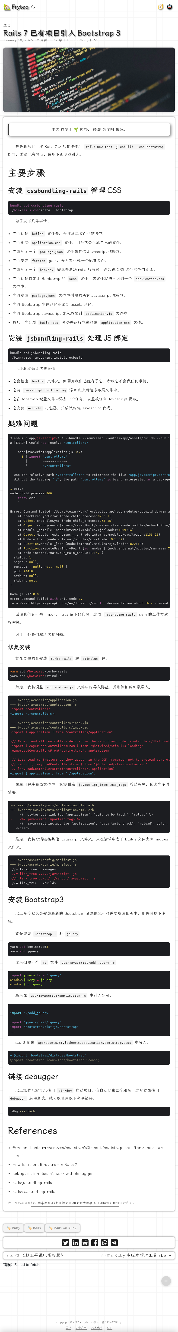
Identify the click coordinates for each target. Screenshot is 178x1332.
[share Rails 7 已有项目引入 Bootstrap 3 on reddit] (85, 1243)
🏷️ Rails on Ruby (62, 1228)
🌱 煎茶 (81, 129)
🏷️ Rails (34, 1228)
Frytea (86, 1322)
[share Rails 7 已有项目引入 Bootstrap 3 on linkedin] (75, 1243)
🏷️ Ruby (13, 1228)
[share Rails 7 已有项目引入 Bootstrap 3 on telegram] (114, 1243)
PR (95, 40)
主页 (7, 25)
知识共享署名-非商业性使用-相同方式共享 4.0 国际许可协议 (75, 1203)
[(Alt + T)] (33, 7)
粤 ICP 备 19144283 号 (107, 1322)
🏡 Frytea (16, 7)
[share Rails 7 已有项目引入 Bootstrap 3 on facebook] (94, 1243)
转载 (97, 129)
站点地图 (96, 1327)
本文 (55, 129)
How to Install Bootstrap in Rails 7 (45, 1164)
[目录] (166, 1281)
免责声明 (81, 1327)
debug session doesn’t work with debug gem (54, 1173)
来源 (119, 129)
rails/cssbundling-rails (34, 1191)
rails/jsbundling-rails (32, 1182)
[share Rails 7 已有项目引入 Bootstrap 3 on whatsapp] (104, 1243)
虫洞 (109, 1327)
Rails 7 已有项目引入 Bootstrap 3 (62, 33)
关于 (68, 1327)
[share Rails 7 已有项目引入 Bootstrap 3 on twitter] (65, 1243)
